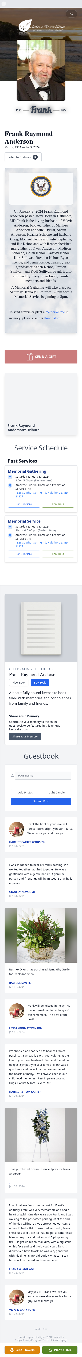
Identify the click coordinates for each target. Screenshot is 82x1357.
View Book (18, 682)
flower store (52, 317)
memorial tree (55, 311)
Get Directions (24, 504)
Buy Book (40, 682)
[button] (41, 935)
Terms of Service (51, 1340)
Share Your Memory (25, 736)
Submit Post (41, 801)
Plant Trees (58, 504)
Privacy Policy (30, 1340)
